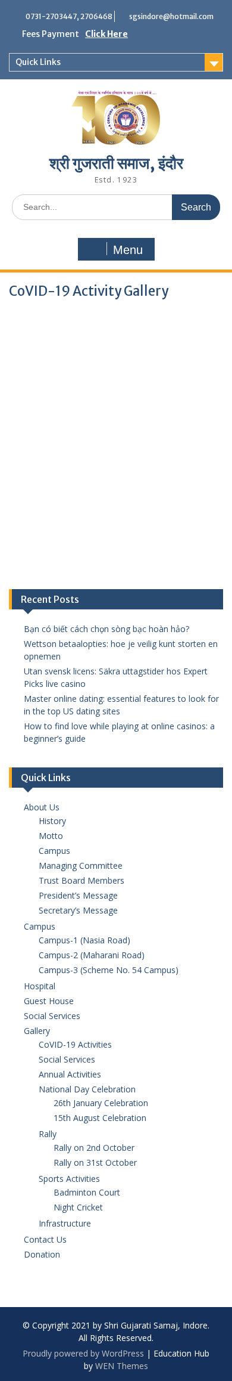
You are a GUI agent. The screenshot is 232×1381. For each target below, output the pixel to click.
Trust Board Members (81, 880)
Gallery (37, 1030)
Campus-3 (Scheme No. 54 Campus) (108, 970)
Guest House (49, 1001)
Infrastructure (65, 1223)
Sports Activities (69, 1178)
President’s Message (78, 895)
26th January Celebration (101, 1102)
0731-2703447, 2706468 (69, 16)
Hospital (39, 986)
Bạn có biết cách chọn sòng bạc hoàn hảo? (106, 628)
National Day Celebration (87, 1089)
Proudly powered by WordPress (83, 1353)
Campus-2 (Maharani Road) (92, 955)
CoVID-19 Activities (75, 1044)
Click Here (106, 34)
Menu (128, 249)
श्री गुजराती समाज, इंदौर (116, 163)
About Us (41, 807)
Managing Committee (81, 865)
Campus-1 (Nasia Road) (84, 940)
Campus (54, 850)
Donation (42, 1254)
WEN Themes (121, 1365)
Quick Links (38, 62)
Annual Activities (70, 1074)
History (52, 820)
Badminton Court (87, 1192)
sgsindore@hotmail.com (171, 16)
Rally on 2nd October (94, 1147)
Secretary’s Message (78, 910)
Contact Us (45, 1239)
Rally (48, 1134)
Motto (51, 835)
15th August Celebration (100, 1117)
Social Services (52, 1015)
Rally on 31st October (95, 1162)
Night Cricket (78, 1207)
